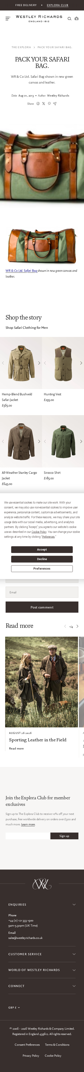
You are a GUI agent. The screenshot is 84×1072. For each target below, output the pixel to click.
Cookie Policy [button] (39, 531)
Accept (42, 549)
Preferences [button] (48, 536)
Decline (42, 559)
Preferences (41, 568)
